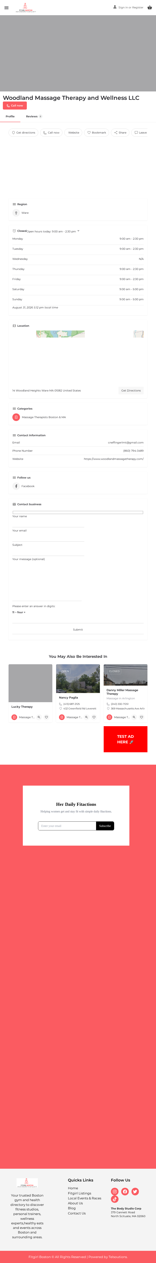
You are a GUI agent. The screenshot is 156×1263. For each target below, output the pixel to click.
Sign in (123, 7)
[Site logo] (26, 7)
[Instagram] (115, 1191)
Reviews (33, 116)
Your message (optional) (28, 559)
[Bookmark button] (46, 717)
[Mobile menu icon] (6, 7)
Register (137, 7)
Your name (19, 516)
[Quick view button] (39, 717)
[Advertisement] (78, 165)
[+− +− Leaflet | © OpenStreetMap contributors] (78, 357)
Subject (17, 545)
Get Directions (131, 390)
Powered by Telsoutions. (108, 1257)
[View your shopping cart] (149, 7)
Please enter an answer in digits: (33, 606)
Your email (19, 530)
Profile (10, 116)
